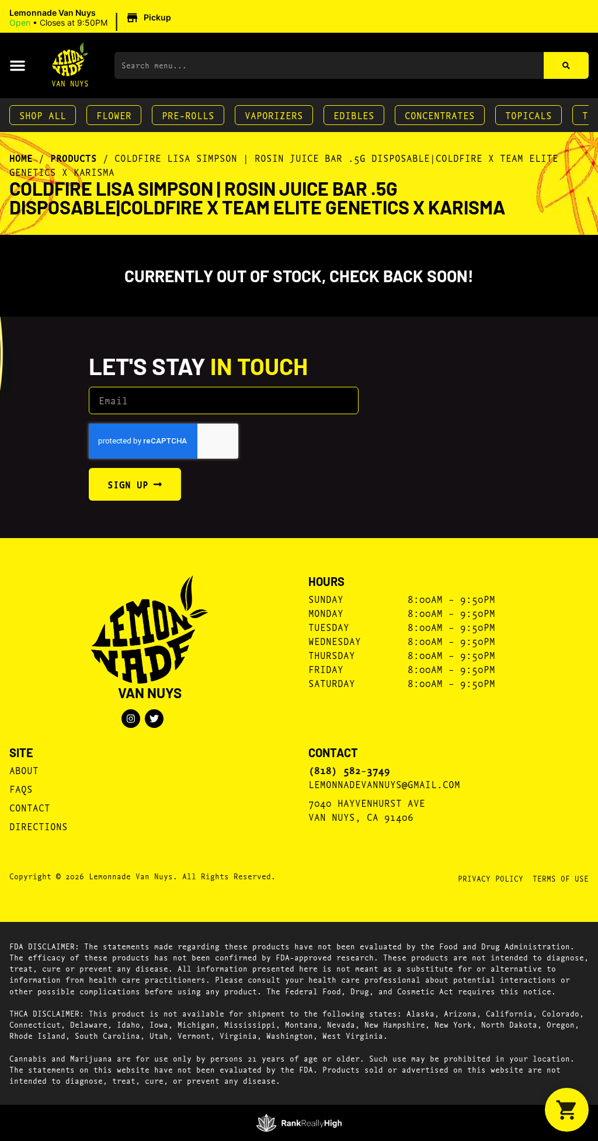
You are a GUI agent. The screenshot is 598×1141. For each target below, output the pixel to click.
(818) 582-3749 (349, 770)
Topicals (528, 115)
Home (21, 158)
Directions (38, 826)
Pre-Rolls (188, 115)
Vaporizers (274, 115)
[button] (92, 18)
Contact (29, 807)
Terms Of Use (561, 878)
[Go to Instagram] (130, 718)
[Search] (566, 65)
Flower (113, 115)
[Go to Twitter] (154, 718)
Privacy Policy (490, 878)
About (24, 769)
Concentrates (440, 115)
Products (73, 158)
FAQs (21, 788)
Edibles (353, 115)
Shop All (42, 115)
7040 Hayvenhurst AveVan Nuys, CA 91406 (366, 809)
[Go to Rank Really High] (299, 1123)
